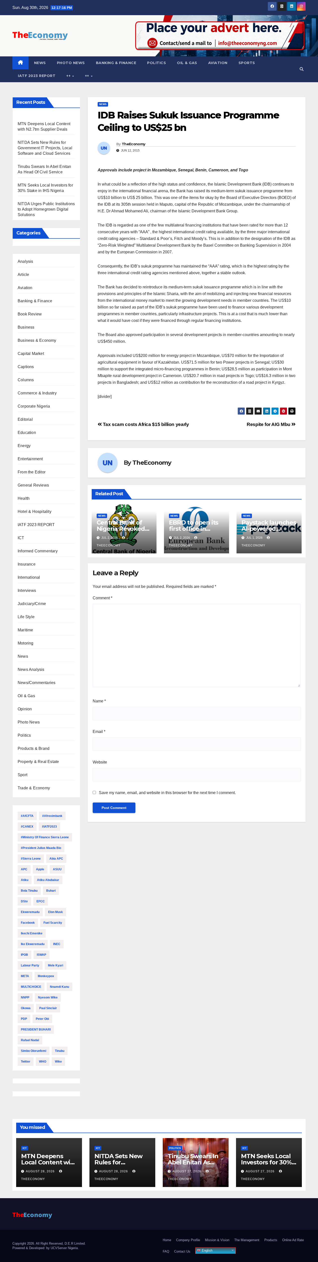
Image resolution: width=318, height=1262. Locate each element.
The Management (246, 1240)
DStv (24, 901)
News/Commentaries (36, 683)
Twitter (25, 1061)
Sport (22, 775)
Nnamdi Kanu (59, 987)
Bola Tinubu (29, 890)
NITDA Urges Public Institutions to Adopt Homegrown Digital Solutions (46, 209)
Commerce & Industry (37, 393)
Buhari (51, 890)
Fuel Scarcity (52, 922)
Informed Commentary (38, 551)
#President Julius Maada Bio (41, 848)
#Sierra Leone (31, 858)
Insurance (27, 564)
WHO (42, 1061)
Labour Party (30, 965)
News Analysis (31, 669)
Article (23, 274)
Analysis (25, 261)
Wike (58, 1061)
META (25, 976)
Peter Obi (42, 1019)
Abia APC (56, 858)
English (206, 1250)
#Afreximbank (52, 816)
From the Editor (31, 472)
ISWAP (41, 954)
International (29, 577)
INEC (56, 944)
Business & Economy (37, 340)
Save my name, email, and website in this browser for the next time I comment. (167, 793)
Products (270, 1240)
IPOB (24, 954)
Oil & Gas (187, 63)
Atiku (24, 880)
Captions (26, 367)
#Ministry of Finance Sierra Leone (45, 837)
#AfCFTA (27, 816)
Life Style (26, 617)
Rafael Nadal (30, 1040)
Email (99, 731)
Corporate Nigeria (34, 406)
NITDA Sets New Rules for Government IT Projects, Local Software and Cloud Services (45, 147)
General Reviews (33, 485)
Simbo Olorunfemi (33, 1051)
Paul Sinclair (48, 1008)
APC (24, 869)
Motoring (26, 643)
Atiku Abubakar (48, 880)
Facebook (28, 922)
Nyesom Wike (48, 997)
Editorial (25, 419)
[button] (302, 69)
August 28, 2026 (41, 1171)
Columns (26, 380)
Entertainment (30, 459)
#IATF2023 (49, 826)
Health (24, 498)
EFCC (41, 901)
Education (27, 432)
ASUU (57, 869)
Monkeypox (46, 976)
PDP (24, 1019)
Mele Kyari (55, 965)
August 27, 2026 (187, 1171)
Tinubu (59, 1051)
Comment (102, 598)
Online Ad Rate (293, 1240)
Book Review (30, 314)
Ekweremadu (30, 912)
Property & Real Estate (38, 762)
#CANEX (27, 826)
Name (99, 701)
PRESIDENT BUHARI (36, 1029)
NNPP (25, 997)
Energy (24, 446)
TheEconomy (133, 144)
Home (167, 1240)
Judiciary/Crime (32, 604)
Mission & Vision (217, 1240)
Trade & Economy (34, 788)
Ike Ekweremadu (32, 944)
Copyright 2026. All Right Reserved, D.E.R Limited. (49, 1243)
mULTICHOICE (31, 987)
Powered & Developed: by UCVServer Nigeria (45, 1248)
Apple (40, 869)
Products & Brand (33, 748)
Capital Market (31, 353)
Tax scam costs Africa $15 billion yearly (145, 424)
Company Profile (188, 1240)
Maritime (25, 630)
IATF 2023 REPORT (36, 76)
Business (26, 327)
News (40, 63)
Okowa (26, 1008)
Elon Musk (55, 912)
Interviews (27, 590)
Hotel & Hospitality (34, 511)
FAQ (166, 1251)
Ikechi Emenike (31, 933)
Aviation (218, 63)
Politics (156, 63)
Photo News (71, 63)
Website (100, 762)
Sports (246, 63)
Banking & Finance (116, 63)
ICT (21, 538)
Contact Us (182, 1251)
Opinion (25, 709)
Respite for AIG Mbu (269, 424)
